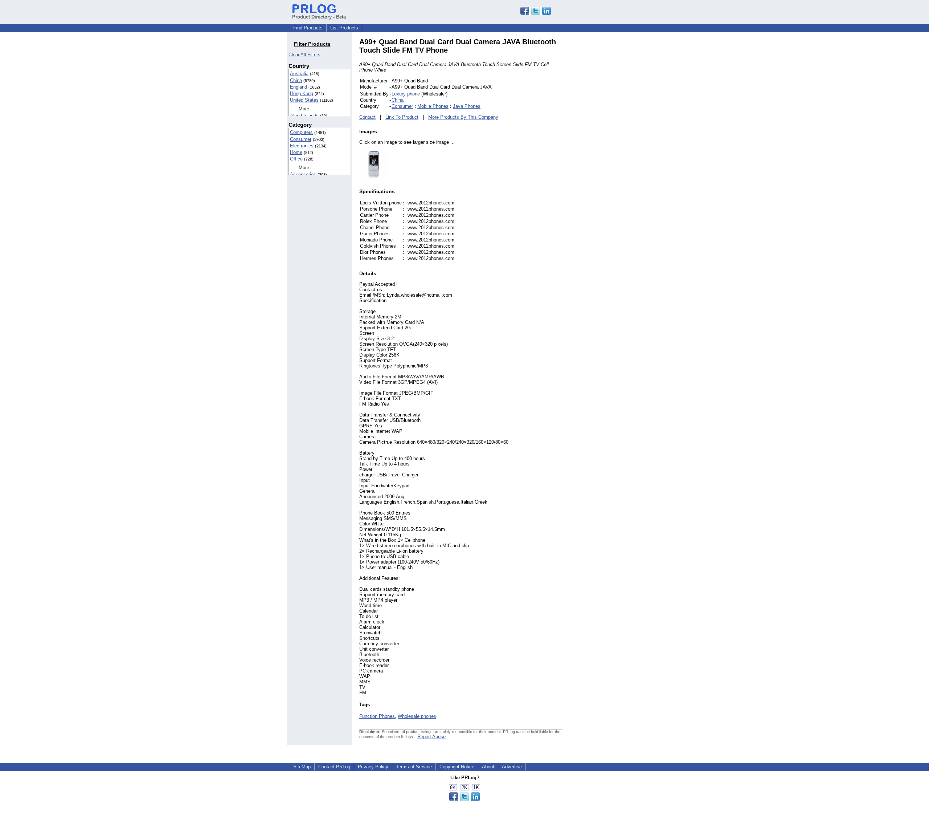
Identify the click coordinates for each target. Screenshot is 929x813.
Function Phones (377, 716)
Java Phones (466, 106)
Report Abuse (431, 736)
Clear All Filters (304, 54)
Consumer (300, 139)
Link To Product (401, 117)
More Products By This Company (463, 117)
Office (296, 159)
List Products (344, 28)
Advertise (512, 766)
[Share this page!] (535, 13)
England (298, 87)
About (488, 766)
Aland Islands (304, 115)
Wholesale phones (417, 716)
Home (296, 152)
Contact (367, 117)
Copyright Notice (456, 766)
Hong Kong (301, 93)
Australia (299, 73)
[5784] (373, 177)
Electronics (302, 146)
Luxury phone (406, 94)
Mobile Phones (433, 106)
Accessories (303, 174)
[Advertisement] (611, 147)
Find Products (308, 28)
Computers (301, 132)
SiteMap (302, 766)
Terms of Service (414, 766)
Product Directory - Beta (319, 17)
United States (304, 100)
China (296, 80)
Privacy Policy (373, 766)
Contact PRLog (334, 766)
